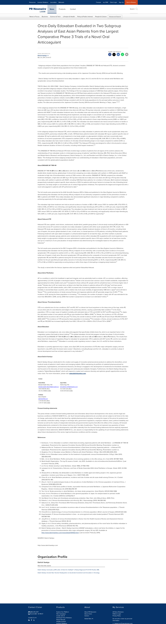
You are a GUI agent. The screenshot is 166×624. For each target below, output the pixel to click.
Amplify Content (61, 622)
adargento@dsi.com (43, 398)
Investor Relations (43, 2)
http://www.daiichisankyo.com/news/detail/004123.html (60, 533)
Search (132, 9)
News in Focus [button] (34, 16)
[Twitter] (34, 620)
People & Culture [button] (101, 16)
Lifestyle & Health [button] (69, 16)
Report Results (60, 620)
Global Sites (88, 619)
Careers (86, 616)
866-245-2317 (34, 612)
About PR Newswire (90, 612)
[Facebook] (31, 620)
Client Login (113, 2)
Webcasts (61, 2)
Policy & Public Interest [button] (85, 16)
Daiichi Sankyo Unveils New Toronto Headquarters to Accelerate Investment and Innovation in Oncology (69, 573)
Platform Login (117, 614)
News (52, 9)
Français (98, 2)
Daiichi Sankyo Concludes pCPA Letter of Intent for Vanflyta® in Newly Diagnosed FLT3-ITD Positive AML (68, 570)
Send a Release (131, 2)
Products (62, 9)
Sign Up (121, 2)
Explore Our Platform (62, 612)
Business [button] (45, 16)
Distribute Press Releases (64, 618)
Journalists (53, 2)
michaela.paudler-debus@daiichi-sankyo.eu (48, 386)
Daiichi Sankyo (43, 562)
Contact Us (31, 618)
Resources (32, 2)
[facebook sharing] (109, 55)
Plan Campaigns (61, 614)
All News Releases (118, 612)
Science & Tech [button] (55, 16)
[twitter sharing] (114, 55)
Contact (73, 9)
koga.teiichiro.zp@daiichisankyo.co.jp (69, 386)
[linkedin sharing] (118, 55)
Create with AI (60, 616)
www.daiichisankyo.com (77, 373)
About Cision (88, 614)
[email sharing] (126, 55)
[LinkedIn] (29, 620)
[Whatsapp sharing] (122, 55)
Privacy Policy (117, 616)
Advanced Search (115, 17)
